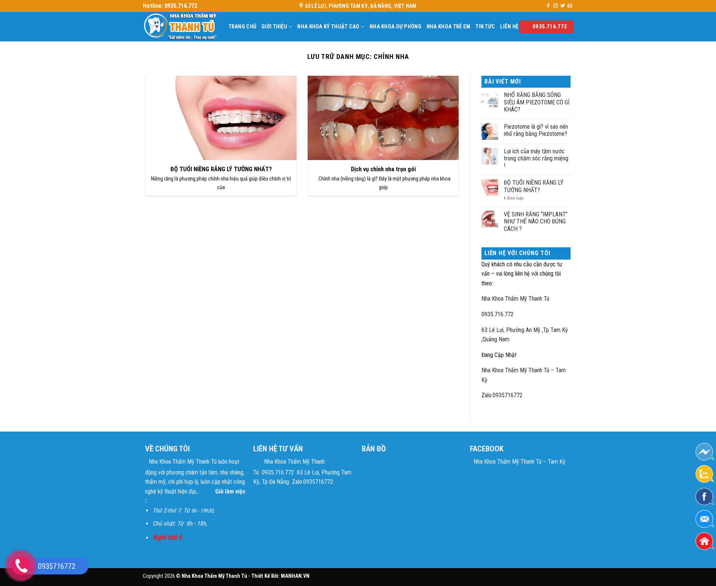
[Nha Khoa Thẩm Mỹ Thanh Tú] (180, 26)
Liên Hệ (509, 26)
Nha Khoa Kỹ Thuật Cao (328, 26)
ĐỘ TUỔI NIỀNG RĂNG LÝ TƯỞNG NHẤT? (221, 169)
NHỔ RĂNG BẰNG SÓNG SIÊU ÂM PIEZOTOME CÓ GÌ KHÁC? (536, 102)
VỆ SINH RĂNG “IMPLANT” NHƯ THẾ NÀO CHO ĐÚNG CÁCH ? (536, 221)
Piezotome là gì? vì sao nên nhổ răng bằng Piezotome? (536, 130)
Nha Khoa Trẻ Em (448, 26)
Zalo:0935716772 (501, 395)
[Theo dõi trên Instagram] (555, 6)
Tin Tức (485, 26)
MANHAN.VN (295, 576)
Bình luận (514, 198)
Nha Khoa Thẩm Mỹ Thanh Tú (515, 298)
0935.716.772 (497, 314)
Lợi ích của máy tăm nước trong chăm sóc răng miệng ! (536, 158)
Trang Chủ (243, 26)
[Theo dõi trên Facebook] (548, 6)
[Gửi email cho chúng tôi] (570, 6)
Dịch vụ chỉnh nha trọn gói (383, 169)
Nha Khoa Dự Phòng (395, 26)
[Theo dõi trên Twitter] (562, 6)
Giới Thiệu (274, 26)
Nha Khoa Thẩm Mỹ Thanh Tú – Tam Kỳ (519, 461)
